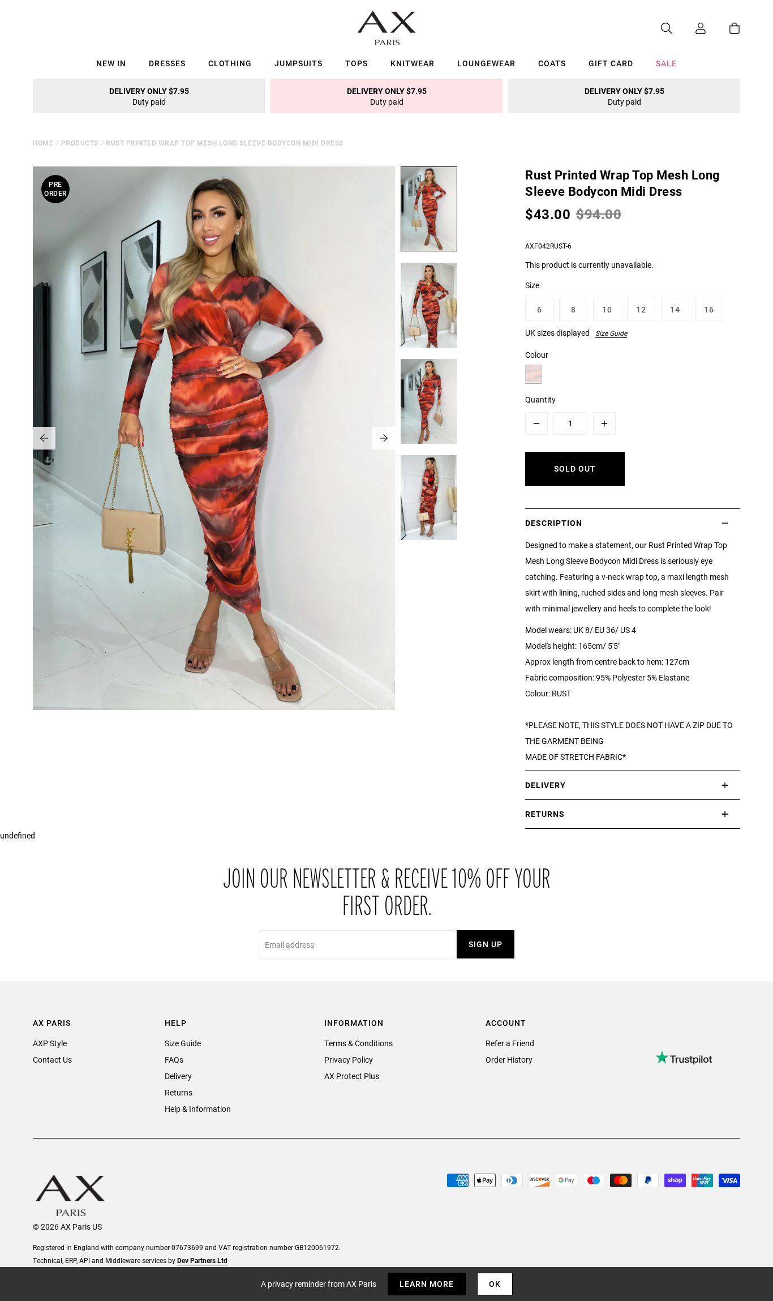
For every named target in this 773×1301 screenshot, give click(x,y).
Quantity (540, 399)
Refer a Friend (510, 1043)
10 (607, 309)
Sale (666, 63)
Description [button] (553, 522)
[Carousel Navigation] (214, 438)
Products (79, 142)
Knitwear (412, 63)
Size (532, 285)
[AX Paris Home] (387, 28)
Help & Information (198, 1108)
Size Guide (611, 332)
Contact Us (52, 1059)
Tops (356, 63)
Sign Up (486, 944)
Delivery (178, 1076)
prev (44, 438)
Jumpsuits (298, 63)
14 (675, 309)
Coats (552, 63)
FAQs (174, 1059)
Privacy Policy (348, 1059)
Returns (178, 1092)
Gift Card (611, 63)
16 (709, 309)
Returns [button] (545, 813)
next (383, 438)
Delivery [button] (545, 785)
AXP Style (50, 1043)
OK (495, 1283)
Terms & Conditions (358, 1043)
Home (43, 142)
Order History (509, 1059)
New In (111, 63)
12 (641, 309)
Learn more (427, 1283)
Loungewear (486, 63)
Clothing (230, 63)
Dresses (167, 63)
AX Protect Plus (351, 1076)
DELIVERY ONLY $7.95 (149, 96)
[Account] (689, 28)
